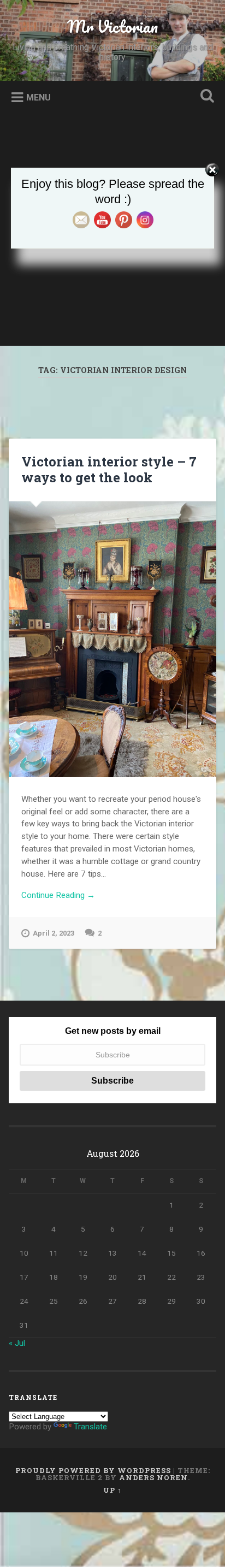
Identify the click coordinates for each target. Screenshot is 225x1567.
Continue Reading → (58, 895)
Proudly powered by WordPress (93, 1470)
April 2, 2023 (53, 933)
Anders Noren (153, 1477)
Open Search (205, 97)
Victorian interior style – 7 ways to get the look (109, 469)
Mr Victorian (112, 26)
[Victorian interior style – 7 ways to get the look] (112, 639)
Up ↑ (112, 1490)
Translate (90, 1427)
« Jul (17, 1343)
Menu (38, 97)
